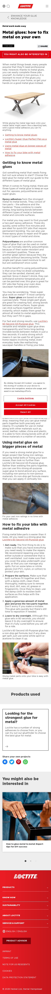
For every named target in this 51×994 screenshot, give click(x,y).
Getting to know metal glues (21, 135)
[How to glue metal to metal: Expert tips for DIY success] (26, 822)
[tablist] (25, 861)
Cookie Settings (25, 398)
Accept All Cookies (25, 405)
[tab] (25, 861)
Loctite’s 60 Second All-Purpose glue (23, 540)
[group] (25, 828)
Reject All (25, 412)
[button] (25, 887)
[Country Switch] (3, 6)
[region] (25, 397)
